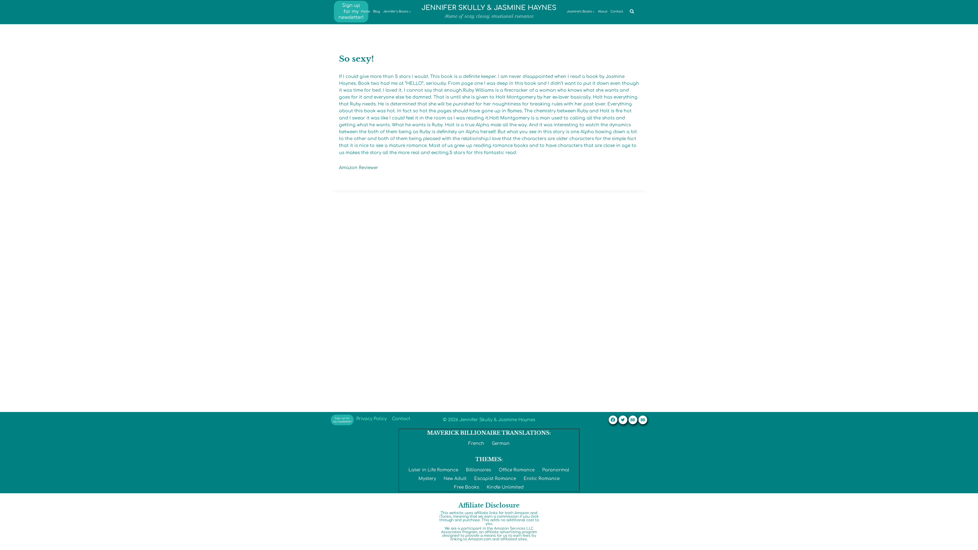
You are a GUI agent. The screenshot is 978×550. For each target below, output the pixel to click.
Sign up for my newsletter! (351, 11)
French (476, 443)
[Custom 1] (633, 420)
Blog (376, 11)
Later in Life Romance (433, 470)
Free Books (466, 487)
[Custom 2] (643, 420)
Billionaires (478, 470)
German (501, 443)
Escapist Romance (495, 478)
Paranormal (555, 470)
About (602, 11)
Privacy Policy (371, 418)
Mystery (427, 478)
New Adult (455, 478)
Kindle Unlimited (505, 487)
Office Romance (517, 470)
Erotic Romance (542, 478)
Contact (616, 11)
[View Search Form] (631, 11)
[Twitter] (623, 420)
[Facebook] (613, 420)
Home (365, 11)
